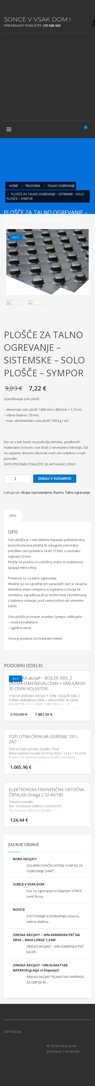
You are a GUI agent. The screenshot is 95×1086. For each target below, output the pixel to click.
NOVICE (19, 909)
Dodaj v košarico (54, 479)
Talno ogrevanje (77, 492)
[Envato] (30, 7)
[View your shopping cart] (87, 130)
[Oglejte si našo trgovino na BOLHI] (33, 1031)
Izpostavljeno (41, 492)
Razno (59, 492)
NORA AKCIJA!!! (25, 859)
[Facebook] (7, 7)
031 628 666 (52, 25)
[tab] (13, 515)
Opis (12, 515)
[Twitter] (15, 7)
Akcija (25, 492)
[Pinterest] (23, 7)
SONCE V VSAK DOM (28, 884)
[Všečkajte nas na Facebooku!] (25, 1031)
